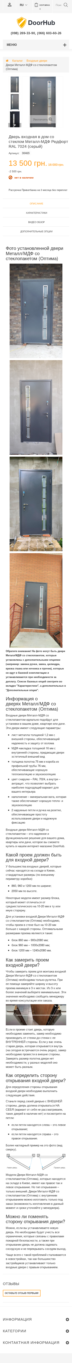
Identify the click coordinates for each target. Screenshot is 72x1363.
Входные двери (36, 60)
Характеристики (36, 212)
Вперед (14, 125)
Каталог (17, 60)
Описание (36, 203)
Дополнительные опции (36, 231)
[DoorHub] (36, 22)
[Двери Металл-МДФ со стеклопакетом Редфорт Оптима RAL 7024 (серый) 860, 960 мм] (14, 84)
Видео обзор (36, 222)
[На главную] (7, 60)
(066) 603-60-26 (49, 33)
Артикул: (14, 153)
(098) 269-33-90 (23, 33)
